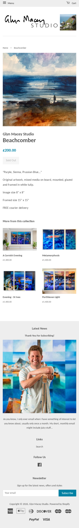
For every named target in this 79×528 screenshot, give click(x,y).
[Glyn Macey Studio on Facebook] (39, 466)
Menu (10, 3)
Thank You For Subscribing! (39, 336)
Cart (73, 3)
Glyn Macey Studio (38, 504)
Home (5, 48)
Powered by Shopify (60, 504)
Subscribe (67, 493)
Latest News (39, 328)
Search (39, 447)
